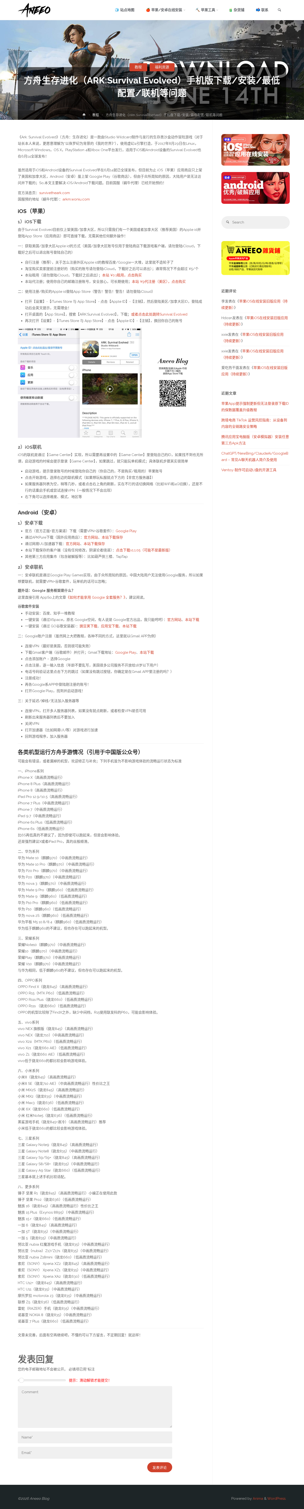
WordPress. (276, 1498)
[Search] (227, 222)
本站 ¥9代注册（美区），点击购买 (159, 281)
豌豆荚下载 (88, 626)
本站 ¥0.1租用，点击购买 (122, 275)
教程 (138, 67)
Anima (257, 1498)
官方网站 (91, 537)
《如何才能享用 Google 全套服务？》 (95, 597)
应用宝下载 (110, 626)
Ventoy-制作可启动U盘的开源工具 (248, 470)
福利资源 (162, 67)
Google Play (126, 531)
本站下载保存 (112, 537)
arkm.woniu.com (76, 199)
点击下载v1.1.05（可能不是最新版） (144, 550)
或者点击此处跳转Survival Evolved (159, 314)
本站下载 (192, 620)
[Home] (84, 115)
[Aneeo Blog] (34, 10)
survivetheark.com (54, 193)
